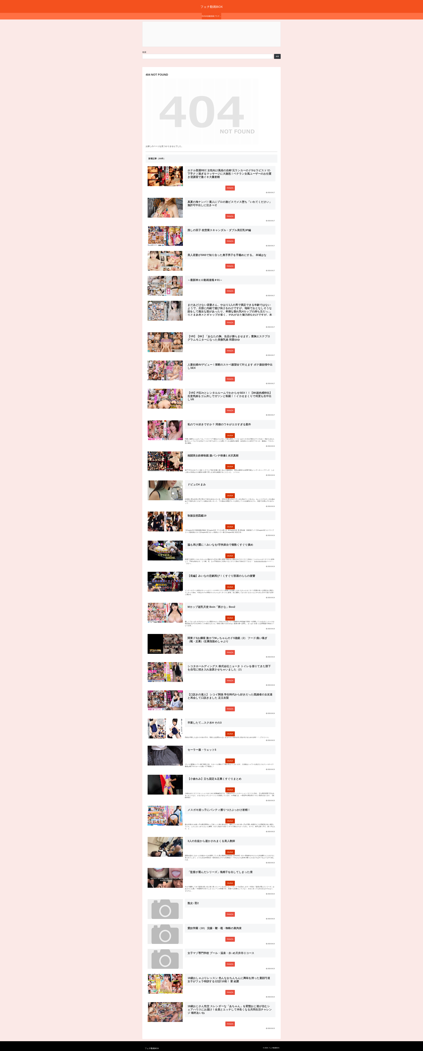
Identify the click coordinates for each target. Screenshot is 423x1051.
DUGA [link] (230, 435)
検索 (144, 52)
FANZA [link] (230, 188)
